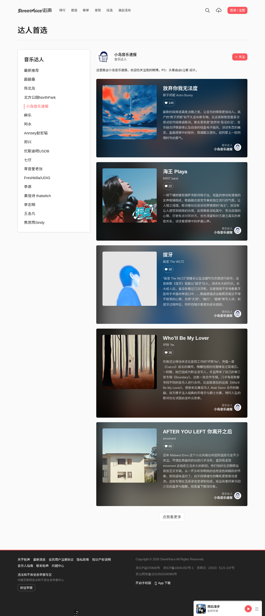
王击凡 (29, 214)
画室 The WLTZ (173, 261)
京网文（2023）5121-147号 (216, 568)
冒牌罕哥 (212, 610)
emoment (169, 438)
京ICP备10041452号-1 (178, 568)
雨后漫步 (213, 606)
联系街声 (42, 566)
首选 (74, 10)
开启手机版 (143, 583)
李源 (27, 187)
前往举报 (26, 587)
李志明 (29, 205)
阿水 (27, 124)
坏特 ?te (168, 345)
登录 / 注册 (237, 10)
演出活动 (124, 10)
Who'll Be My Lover (186, 338)
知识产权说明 (101, 559)
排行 (62, 10)
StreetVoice (35, 10)
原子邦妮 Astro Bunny (178, 95)
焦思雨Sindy (34, 223)
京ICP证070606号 (148, 568)
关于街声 (24, 559)
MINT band (170, 178)
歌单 (86, 10)
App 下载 (164, 583)
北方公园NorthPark (40, 97)
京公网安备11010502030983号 (156, 574)
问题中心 (58, 566)
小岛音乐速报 (37, 106)
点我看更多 (172, 517)
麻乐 (27, 115)
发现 (98, 10)
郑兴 (27, 142)
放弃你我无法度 (180, 88)
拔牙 (168, 255)
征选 (109, 10)
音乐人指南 (25, 566)
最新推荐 (31, 71)
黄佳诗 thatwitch (37, 196)
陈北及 (29, 88)
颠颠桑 (29, 79)
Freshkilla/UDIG (37, 178)
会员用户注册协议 (61, 559)
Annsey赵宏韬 (36, 133)
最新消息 (39, 559)
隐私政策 (83, 559)
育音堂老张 (33, 169)
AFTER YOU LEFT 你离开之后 (197, 431)
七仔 (27, 160)
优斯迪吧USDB (36, 151)
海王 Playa (175, 171)
